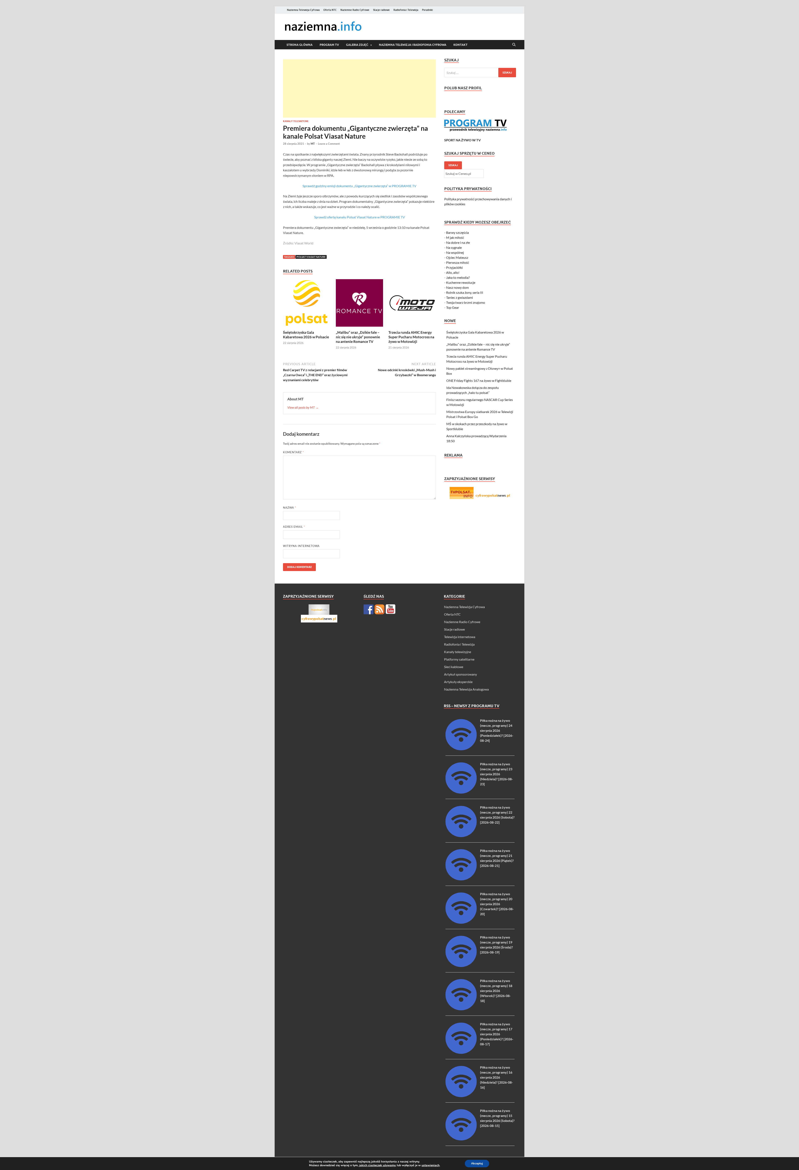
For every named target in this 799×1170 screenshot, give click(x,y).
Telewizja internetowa (459, 637)
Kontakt (460, 44)
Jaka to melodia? (458, 277)
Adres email (294, 526)
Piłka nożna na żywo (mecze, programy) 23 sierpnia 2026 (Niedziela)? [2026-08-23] (496, 774)
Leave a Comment (329, 143)
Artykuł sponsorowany (460, 674)
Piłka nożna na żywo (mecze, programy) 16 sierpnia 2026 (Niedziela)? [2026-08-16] (496, 1077)
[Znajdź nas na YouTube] (391, 609)
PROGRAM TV (329, 44)
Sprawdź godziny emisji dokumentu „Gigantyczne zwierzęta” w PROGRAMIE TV (359, 186)
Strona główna (300, 44)
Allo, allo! (452, 272)
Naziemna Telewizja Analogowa (466, 689)
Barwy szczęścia (457, 232)
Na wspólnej (455, 252)
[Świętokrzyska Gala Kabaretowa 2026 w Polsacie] (306, 304)
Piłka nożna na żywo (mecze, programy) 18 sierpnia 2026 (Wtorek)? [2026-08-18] (496, 991)
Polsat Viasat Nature (311, 256)
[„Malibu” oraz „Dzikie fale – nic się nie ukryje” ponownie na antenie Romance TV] (359, 304)
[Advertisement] (359, 88)
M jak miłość (455, 237)
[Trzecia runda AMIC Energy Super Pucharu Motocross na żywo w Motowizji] (412, 304)
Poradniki (427, 9)
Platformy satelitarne (459, 659)
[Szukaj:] (480, 72)
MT (313, 143)
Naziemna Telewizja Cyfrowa (303, 9)
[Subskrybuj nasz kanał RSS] (380, 609)
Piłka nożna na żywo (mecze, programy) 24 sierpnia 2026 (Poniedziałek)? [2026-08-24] (496, 730)
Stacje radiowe (381, 9)
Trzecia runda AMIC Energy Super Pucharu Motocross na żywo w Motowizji (411, 337)
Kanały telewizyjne (296, 121)
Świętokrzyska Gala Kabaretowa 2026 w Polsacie (306, 334)
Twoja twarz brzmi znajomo (465, 302)
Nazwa (289, 507)
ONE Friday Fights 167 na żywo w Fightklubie (478, 380)
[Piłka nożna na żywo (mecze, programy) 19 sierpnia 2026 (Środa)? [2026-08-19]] (461, 966)
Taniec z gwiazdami (459, 297)
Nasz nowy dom (457, 287)
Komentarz (293, 452)
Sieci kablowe (453, 667)
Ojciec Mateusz (457, 257)
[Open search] (514, 45)
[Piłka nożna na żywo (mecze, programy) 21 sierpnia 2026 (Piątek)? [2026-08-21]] (461, 879)
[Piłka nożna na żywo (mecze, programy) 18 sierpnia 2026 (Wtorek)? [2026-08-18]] (461, 1009)
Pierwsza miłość (457, 262)
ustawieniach (430, 1165)
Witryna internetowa (301, 546)
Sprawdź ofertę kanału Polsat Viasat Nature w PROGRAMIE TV (359, 217)
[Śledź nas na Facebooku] (368, 609)
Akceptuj (477, 1163)
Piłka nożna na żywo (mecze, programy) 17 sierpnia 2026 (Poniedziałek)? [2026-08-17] (496, 1034)
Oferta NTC (330, 9)
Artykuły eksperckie (458, 682)
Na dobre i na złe (458, 242)
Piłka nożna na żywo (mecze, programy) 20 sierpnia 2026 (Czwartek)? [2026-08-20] (497, 904)
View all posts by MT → (303, 407)
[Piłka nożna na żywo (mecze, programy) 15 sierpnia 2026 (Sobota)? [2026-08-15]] (461, 1139)
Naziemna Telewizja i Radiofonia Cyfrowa (412, 44)
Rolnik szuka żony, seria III (464, 292)
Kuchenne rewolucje (460, 282)
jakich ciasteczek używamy (377, 1165)
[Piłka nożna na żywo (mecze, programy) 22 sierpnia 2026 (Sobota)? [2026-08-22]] (461, 836)
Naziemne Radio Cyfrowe (354, 9)
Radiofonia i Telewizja (405, 9)
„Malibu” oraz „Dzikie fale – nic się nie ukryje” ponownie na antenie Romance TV (358, 337)
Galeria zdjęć (357, 44)
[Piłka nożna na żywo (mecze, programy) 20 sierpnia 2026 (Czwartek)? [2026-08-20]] (461, 922)
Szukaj (453, 165)
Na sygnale (454, 247)
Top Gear (452, 307)
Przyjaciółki (454, 267)
